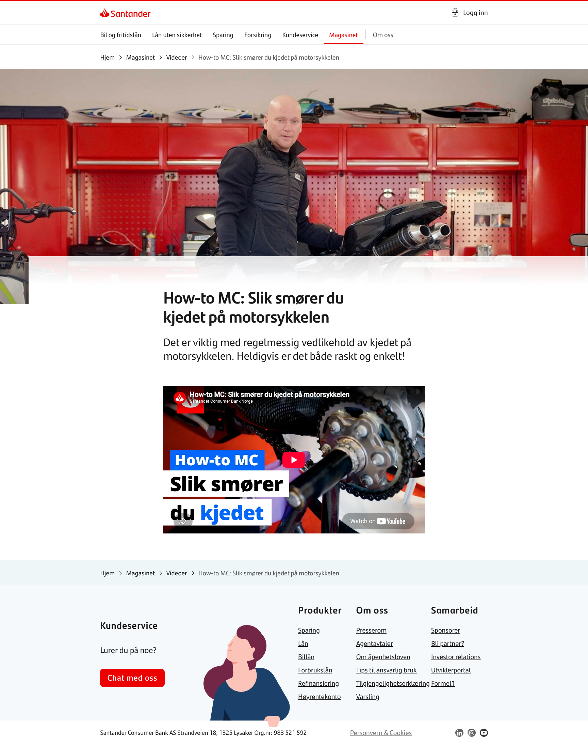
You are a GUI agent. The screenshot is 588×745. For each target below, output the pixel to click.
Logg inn (475, 12)
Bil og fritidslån (120, 34)
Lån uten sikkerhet (177, 34)
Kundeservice (300, 34)
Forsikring (258, 34)
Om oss (383, 34)
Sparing (223, 34)
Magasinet (343, 34)
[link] (106, 12)
